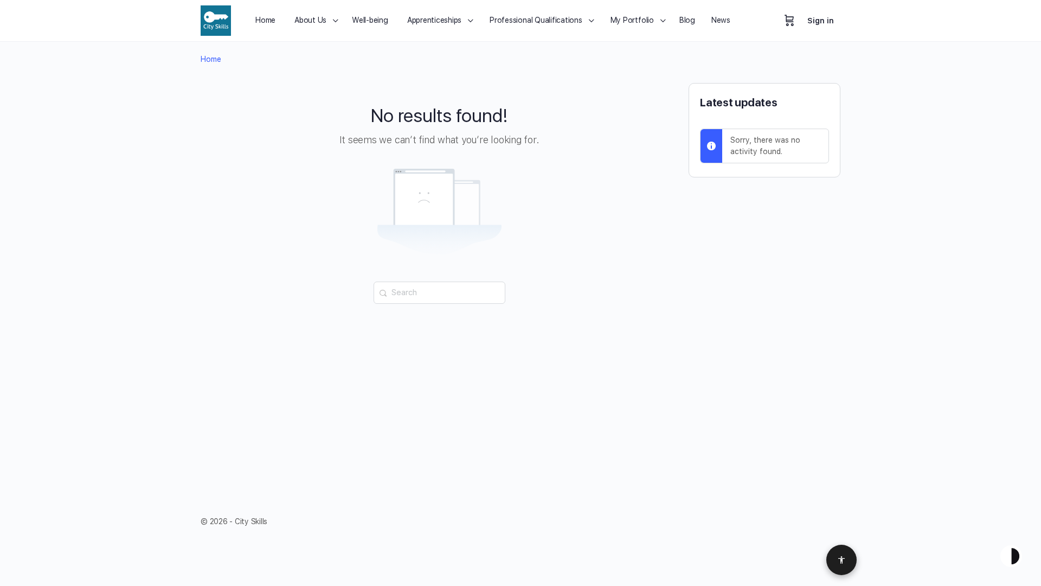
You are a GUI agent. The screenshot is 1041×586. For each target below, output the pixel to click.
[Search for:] (439, 291)
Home (211, 59)
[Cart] (789, 20)
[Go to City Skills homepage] (216, 19)
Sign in (820, 20)
